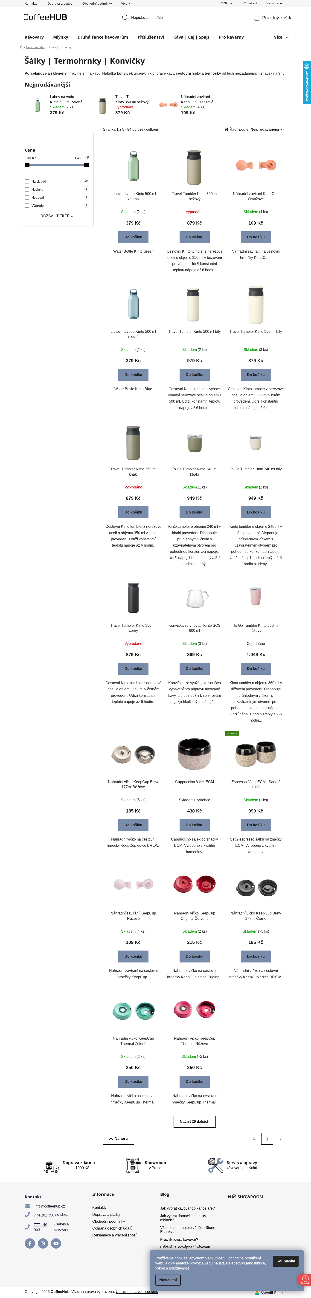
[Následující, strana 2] (267, 1139)
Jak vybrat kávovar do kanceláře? (187, 1208)
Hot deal (59, 197)
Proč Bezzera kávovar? (179, 1240)
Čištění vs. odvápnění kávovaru (185, 1247)
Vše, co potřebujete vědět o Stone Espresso (187, 1230)
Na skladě (60, 181)
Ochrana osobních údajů (112, 1228)
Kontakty (31, 3)
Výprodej (59, 205)
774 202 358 (44, 1215)
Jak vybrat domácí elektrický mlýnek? (183, 1218)
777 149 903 (40, 1227)
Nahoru (121, 1138)
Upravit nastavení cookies (137, 1292)
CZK (224, 3)
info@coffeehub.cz (50, 1206)
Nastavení (168, 1280)
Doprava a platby (59, 3)
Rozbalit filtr (55, 216)
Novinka (59, 189)
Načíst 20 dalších (194, 1121)
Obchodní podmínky (97, 3)
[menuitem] (34, 37)
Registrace (274, 3)
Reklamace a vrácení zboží (114, 1235)
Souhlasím (285, 1261)
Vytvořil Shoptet (274, 1293)
